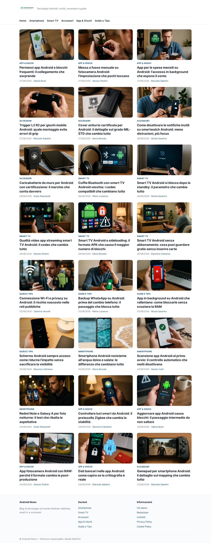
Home (22, 20)
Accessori (67, 20)
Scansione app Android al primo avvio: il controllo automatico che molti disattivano (162, 360)
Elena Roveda (99, 138)
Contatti (141, 517)
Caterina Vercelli (42, 311)
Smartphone (36, 20)
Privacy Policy (144, 521)
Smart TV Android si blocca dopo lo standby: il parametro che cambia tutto (164, 187)
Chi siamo (142, 507)
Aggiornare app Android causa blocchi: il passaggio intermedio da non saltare (163, 418)
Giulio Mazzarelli (42, 196)
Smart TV (52, 20)
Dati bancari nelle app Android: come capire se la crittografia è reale (101, 475)
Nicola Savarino (159, 138)
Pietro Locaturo (100, 196)
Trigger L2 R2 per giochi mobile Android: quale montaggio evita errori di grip (43, 129)
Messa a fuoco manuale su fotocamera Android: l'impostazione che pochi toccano (103, 72)
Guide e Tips (102, 20)
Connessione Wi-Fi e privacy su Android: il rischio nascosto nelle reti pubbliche (44, 302)
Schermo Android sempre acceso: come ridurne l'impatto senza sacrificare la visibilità (45, 360)
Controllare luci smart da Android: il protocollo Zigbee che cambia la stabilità (105, 418)
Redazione (142, 512)
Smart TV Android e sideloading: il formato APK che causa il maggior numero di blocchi (104, 245)
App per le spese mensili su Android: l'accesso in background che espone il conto (162, 72)
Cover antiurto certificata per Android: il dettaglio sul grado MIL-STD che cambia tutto (104, 129)
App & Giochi (84, 20)
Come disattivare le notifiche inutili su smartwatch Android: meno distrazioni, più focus (163, 129)
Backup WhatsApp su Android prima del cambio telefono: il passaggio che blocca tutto (101, 302)
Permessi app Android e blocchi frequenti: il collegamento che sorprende (43, 72)
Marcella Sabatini (159, 81)
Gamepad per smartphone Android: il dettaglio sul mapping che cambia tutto (164, 475)
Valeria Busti (39, 81)
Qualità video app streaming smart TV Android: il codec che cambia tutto (45, 245)
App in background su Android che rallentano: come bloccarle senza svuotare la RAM (163, 302)
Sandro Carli (157, 369)
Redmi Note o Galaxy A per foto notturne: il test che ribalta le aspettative (42, 418)
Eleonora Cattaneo (160, 253)
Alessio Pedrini (99, 81)
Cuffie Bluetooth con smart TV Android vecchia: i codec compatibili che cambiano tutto (101, 187)
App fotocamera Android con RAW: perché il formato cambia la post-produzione (45, 475)
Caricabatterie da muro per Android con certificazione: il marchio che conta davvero (46, 187)
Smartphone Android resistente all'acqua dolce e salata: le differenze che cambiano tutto (102, 360)
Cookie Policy (144, 526)
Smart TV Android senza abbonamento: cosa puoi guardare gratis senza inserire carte (163, 245)
